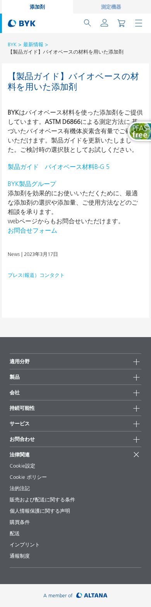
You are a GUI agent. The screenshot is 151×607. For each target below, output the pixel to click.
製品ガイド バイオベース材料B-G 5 (59, 166)
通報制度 (20, 556)
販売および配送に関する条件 (42, 499)
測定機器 (111, 6)
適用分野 (20, 361)
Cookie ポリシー (28, 477)
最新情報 (33, 44)
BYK (12, 44)
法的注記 (20, 488)
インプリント (25, 544)
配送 (15, 533)
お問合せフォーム (32, 230)
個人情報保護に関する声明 (40, 511)
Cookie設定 (22, 466)
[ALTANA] (92, 595)
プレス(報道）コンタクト (36, 275)
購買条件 (20, 522)
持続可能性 (22, 408)
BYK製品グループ (32, 184)
